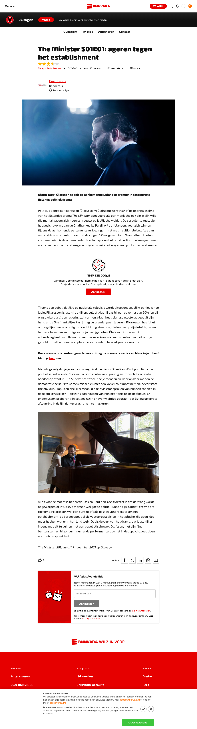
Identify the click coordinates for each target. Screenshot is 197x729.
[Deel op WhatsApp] (148, 560)
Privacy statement (91, 618)
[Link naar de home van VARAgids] (10, 20)
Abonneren (106, 31)
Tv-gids (87, 31)
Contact (124, 31)
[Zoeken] (171, 6)
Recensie (57, 68)
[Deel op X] (132, 560)
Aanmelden (86, 603)
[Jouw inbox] (177, 6)
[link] (42, 85)
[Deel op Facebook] (124, 560)
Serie (50, 68)
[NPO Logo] (190, 6)
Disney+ (42, 68)
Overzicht (70, 31)
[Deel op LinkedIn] (140, 560)
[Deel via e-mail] (156, 560)
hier (52, 358)
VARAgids (25, 20)
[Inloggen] (183, 6)
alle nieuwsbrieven (141, 610)
